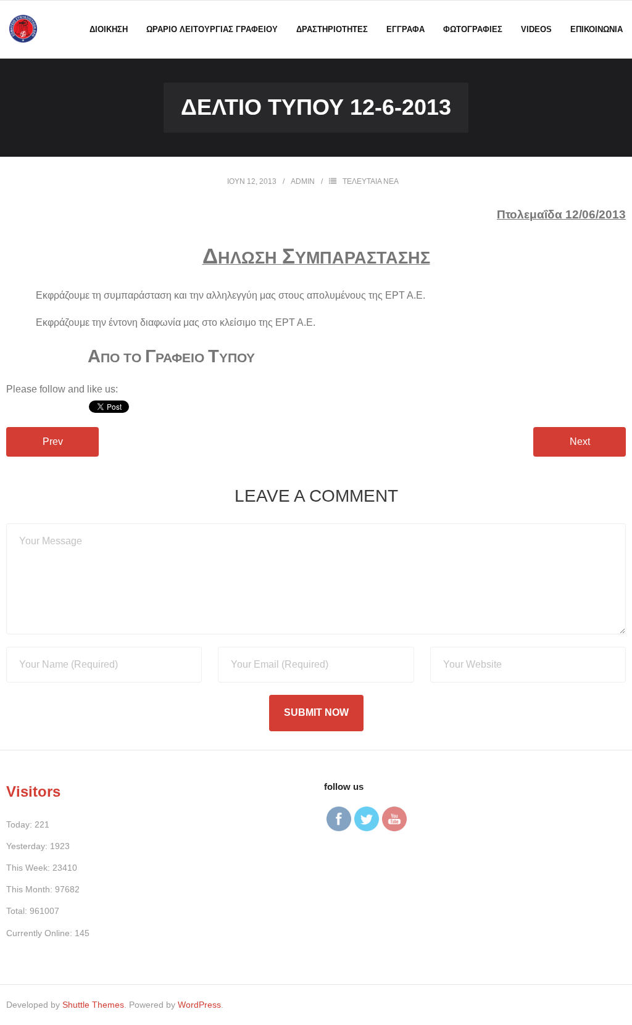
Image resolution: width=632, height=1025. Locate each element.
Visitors (33, 791)
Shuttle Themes (93, 1005)
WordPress (199, 1005)
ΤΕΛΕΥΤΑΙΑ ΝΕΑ (371, 181)
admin (303, 181)
